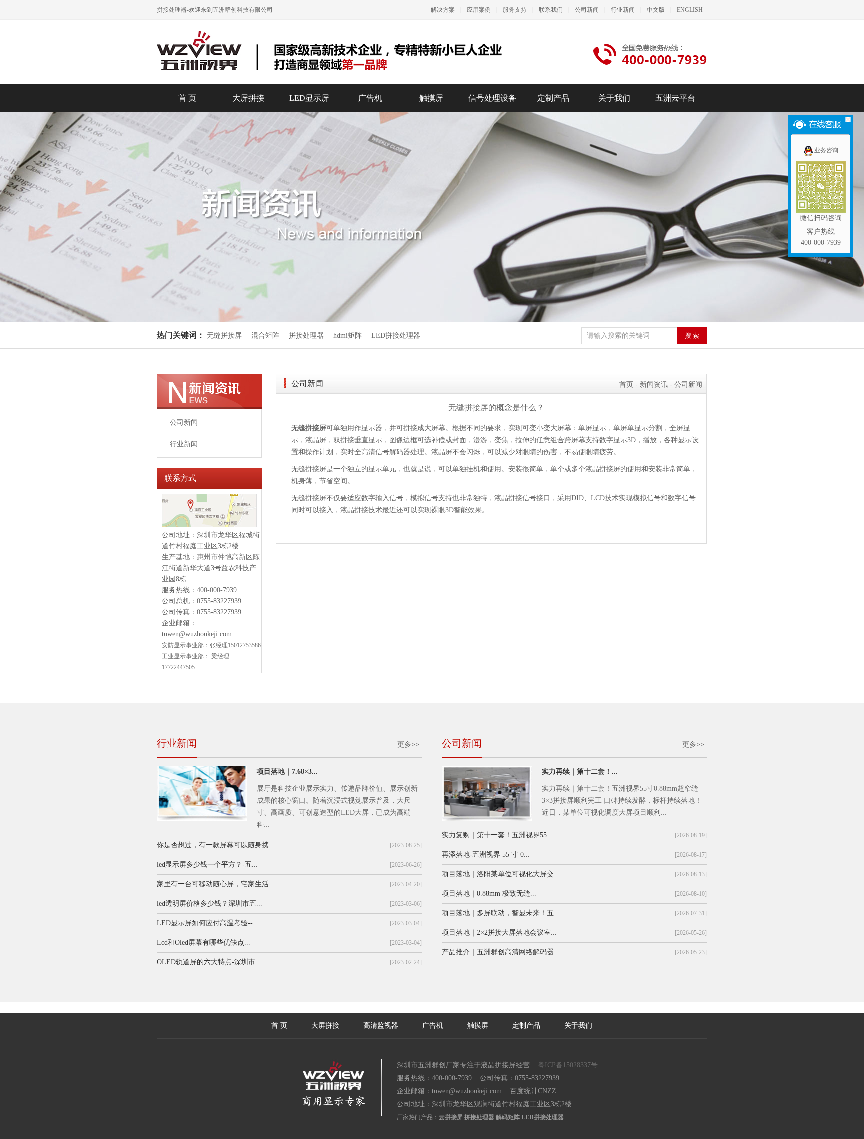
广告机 (370, 98)
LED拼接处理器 (396, 335)
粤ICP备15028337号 (568, 1065)
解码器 (400, 452)
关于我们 (614, 98)
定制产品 (554, 98)
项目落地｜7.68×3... (287, 771)
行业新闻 (623, 9)
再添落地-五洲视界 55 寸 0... (486, 854)
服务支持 (515, 9)
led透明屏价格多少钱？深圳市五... (209, 903)
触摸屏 (432, 98)
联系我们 (551, 9)
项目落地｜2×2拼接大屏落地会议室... (499, 932)
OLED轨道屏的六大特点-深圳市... (209, 962)
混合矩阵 (266, 335)
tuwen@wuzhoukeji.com (197, 634)
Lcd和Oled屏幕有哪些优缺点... (203, 942)
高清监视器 (381, 1025)
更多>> (409, 744)
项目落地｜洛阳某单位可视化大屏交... (501, 874)
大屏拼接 (248, 98)
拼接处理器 (306, 335)
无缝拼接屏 (225, 335)
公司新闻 (587, 9)
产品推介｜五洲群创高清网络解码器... (501, 952)
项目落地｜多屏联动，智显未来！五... (501, 913)
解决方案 (443, 9)
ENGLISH (690, 9)
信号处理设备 (492, 98)
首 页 (187, 98)
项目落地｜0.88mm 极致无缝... (489, 893)
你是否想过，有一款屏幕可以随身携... (216, 845)
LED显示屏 (310, 98)
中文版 (656, 9)
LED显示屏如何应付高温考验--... (208, 923)
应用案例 (479, 9)
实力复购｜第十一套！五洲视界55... (497, 835)
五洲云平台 (676, 98)
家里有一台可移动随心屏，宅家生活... (216, 884)
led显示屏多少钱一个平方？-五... (207, 864)
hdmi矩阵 (348, 335)
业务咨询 (826, 150)
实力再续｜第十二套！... (580, 771)
